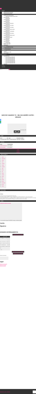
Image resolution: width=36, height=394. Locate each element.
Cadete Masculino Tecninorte (9, 23)
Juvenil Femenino (6, 21)
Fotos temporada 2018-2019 (10, 56)
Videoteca (5, 63)
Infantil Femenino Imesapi (8, 37)
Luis (2, 171)
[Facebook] (18, 119)
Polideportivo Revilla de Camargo (5, 203)
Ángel (3, 181)
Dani (2, 168)
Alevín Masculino (6, 39)
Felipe (3, 173)
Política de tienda (3, 266)
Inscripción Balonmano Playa (8, 47)
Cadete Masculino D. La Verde (9, 25)
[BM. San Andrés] (17, 129)
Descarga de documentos (8, 13)
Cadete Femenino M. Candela (9, 27)
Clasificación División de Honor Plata (11, 16)
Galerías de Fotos (6, 55)
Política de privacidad (3, 264)
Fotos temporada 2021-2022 (10, 59)
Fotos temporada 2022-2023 (10, 60)
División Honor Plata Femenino (9, 15)
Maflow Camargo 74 (3, 145)
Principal (3, 10)
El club (3, 11)
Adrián (3, 179)
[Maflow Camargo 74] (11, 129)
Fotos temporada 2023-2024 (10, 61)
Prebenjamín (6, 45)
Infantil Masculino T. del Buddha (9, 31)
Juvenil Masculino (6, 19)
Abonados (3, 48)
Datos (18, 149)
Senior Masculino (6, 17)
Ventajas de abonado (7, 49)
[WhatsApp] (18, 121)
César (3, 160)
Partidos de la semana (18, 253)
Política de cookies (3, 265)
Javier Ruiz (3, 182)
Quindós (3, 166)
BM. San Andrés (2, 147)
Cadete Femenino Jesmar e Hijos (9, 29)
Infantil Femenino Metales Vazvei (9, 35)
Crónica (18, 150)
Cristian (3, 163)
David (3, 176)
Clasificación (8, 18)
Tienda (3, 64)
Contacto (3, 65)
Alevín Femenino (6, 41)
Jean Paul (3, 158)
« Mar (1, 249)
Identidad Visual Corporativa (8, 12)
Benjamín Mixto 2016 (7, 43)
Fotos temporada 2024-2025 (10, 62)
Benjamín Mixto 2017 (7, 44)
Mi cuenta (3, 66)
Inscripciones (4, 46)
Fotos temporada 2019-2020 (10, 57)
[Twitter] (18, 120)
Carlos (3, 174)
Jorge (3, 184)
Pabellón (18, 152)
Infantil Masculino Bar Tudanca (9, 33)
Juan (2, 161)
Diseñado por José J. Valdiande (5, 391)
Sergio (3, 165)
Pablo (3, 169)
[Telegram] (18, 123)
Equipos (3, 14)
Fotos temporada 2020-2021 (10, 58)
